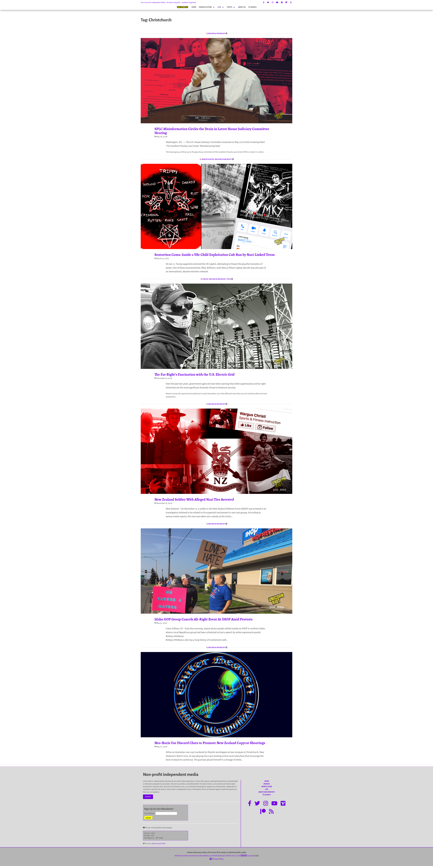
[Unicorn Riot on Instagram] (272, 2)
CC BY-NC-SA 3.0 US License (238, 856)
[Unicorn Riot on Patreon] (286, 2)
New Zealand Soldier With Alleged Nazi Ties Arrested (194, 499)
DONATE (148, 797)
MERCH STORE (266, 786)
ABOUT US (242, 7)
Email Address (149, 813)
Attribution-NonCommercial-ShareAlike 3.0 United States (199, 856)
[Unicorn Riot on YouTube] (277, 2)
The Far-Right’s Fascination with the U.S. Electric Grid (194, 374)
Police (205, 279)
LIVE (219, 7)
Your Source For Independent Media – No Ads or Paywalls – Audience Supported (168, 2)
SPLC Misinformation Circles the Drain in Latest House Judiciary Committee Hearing (211, 130)
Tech (229, 279)
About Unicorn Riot (159, 843)
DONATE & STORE (205, 7)
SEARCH (253, 7)
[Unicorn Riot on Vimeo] (281, 2)
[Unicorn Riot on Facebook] (264, 2)
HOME (193, 7)
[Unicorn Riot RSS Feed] (290, 2)
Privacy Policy (218, 859)
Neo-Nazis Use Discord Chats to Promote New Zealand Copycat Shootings (209, 742)
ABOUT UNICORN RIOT (266, 792)
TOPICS (229, 7)
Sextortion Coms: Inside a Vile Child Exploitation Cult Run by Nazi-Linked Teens (214, 254)
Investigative (208, 159)
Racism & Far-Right (216, 33)
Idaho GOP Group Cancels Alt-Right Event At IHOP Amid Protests (203, 619)
